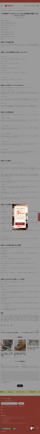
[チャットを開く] (32, 428)
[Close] (26, 205)
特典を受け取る (20, 223)
